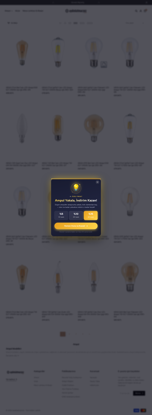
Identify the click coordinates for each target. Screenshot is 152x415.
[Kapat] (97, 182)
